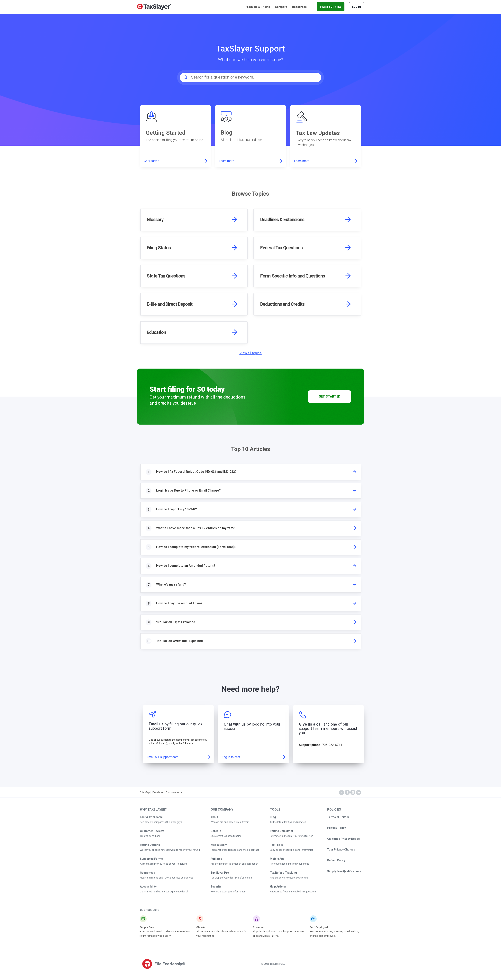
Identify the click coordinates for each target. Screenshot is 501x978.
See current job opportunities (226, 836)
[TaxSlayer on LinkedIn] (358, 792)
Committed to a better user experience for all (164, 891)
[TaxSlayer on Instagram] (352, 792)
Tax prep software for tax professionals (231, 877)
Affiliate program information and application (234, 863)
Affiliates (216, 858)
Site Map (145, 792)
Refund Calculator (281, 830)
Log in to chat (231, 757)
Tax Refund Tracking (283, 872)
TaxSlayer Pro (220, 872)
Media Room (219, 844)
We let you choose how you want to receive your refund (170, 850)
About (214, 817)
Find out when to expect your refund (289, 877)
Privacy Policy (336, 827)
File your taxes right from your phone (289, 863)
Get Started (330, 396)
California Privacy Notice (343, 838)
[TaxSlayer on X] (341, 792)
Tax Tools (276, 844)
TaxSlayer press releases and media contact (235, 850)
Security (216, 886)
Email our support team (162, 757)
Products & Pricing (257, 6)
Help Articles (278, 886)
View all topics (251, 353)
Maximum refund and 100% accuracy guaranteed (166, 877)
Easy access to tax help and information (292, 850)
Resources (299, 6)
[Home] (154, 6)
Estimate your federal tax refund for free (291, 836)
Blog (273, 817)
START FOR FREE (330, 6)
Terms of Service (338, 817)
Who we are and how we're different (230, 822)
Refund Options (150, 844)
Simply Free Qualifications (344, 871)
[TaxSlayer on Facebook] (347, 792)
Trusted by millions (150, 836)
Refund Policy (336, 860)
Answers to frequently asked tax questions (293, 891)
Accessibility (148, 886)
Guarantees (147, 872)
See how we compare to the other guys (161, 822)
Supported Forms (151, 858)
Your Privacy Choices (341, 849)
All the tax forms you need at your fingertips (163, 863)
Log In (356, 6)
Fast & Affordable (151, 817)
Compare (281, 6)
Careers (216, 830)
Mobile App (277, 858)
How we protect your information (228, 891)
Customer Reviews (152, 830)
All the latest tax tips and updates (288, 822)
